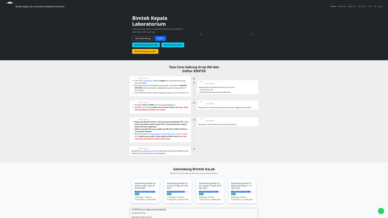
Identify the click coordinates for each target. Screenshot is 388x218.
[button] (200, 36)
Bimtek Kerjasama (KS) (145, 52)
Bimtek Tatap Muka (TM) (146, 46)
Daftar (160, 39)
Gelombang (341, 6)
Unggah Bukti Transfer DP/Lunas (162, 137)
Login (380, 6)
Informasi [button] (362, 6)
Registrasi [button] (351, 6)
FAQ (370, 6)
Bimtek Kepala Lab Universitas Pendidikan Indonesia (39, 6)
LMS (374, 6)
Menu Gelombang (146, 154)
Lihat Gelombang (143, 39)
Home (333, 6)
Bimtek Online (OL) (173, 46)
